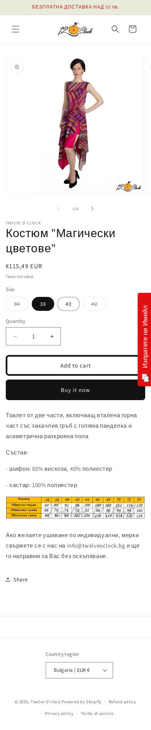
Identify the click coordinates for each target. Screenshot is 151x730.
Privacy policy (59, 713)
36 (21, 305)
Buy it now (75, 390)
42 (98, 305)
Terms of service (97, 713)
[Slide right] (92, 208)
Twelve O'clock (46, 701)
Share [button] (21, 579)
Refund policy (122, 701)
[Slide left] (58, 208)
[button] (15, 29)
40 (68, 303)
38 (43, 303)
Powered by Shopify (81, 701)
